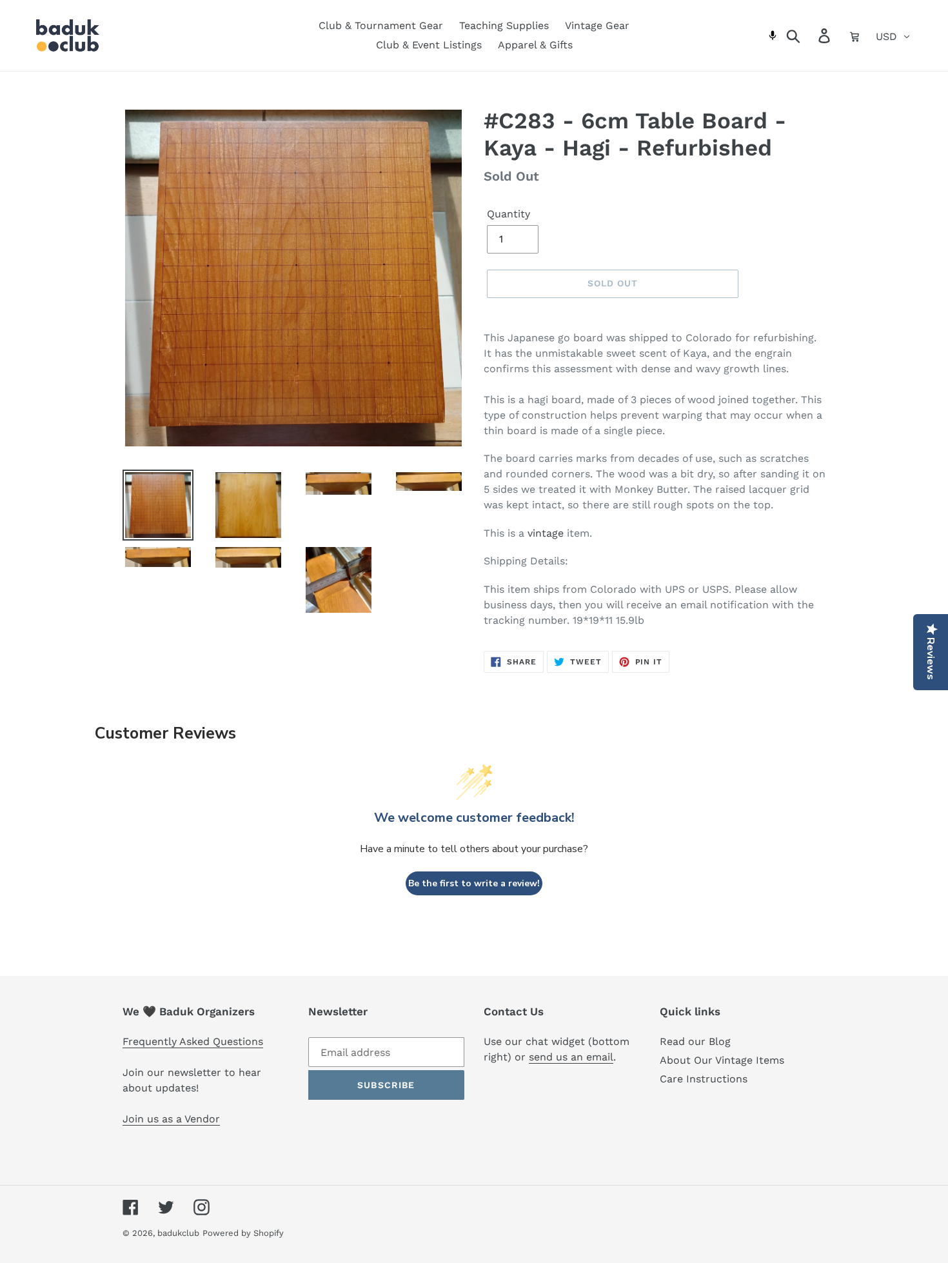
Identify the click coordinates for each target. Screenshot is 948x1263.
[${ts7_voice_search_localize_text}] (773, 35)
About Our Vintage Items (722, 1060)
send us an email (571, 1057)
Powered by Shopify (243, 1233)
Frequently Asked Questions (193, 1041)
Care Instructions (703, 1079)
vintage (546, 533)
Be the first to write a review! (474, 883)
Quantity (508, 214)
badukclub (178, 1233)
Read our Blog (695, 1041)
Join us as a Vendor (171, 1119)
